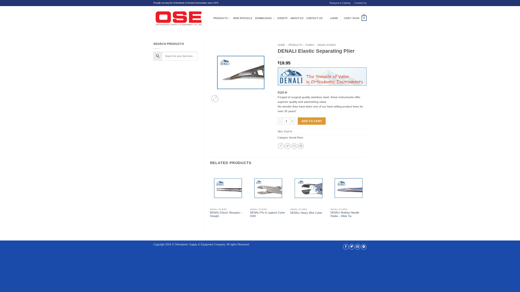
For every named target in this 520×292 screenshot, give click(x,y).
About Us (296, 18)
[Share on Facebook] (281, 146)
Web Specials (242, 18)
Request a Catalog (340, 3)
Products (220, 18)
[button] (355, 18)
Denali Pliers (326, 45)
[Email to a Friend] (294, 146)
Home (281, 45)
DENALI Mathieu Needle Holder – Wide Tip (344, 214)
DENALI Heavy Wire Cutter (306, 212)
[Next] (366, 198)
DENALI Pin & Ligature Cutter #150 (267, 214)
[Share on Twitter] (288, 146)
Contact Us (360, 3)
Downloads (263, 18)
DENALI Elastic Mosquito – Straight (226, 214)
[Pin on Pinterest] (301, 146)
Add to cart (311, 121)
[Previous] (210, 198)
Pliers (310, 45)
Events (282, 18)
